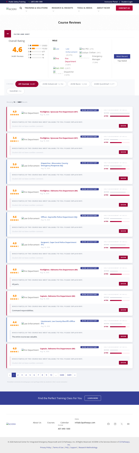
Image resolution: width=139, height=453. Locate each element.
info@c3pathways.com (85, 422)
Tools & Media (84, 8)
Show (123, 126)
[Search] (21, 7)
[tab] (69, 34)
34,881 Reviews (17, 56)
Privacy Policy (45, 447)
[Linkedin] (115, 424)
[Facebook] (108, 424)
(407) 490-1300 (36, 2)
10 (51, 375)
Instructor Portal (111, 2)
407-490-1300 (64, 428)
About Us (37, 422)
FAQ (67, 447)
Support (73, 447)
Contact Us (124, 8)
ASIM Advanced (53, 84)
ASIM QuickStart (104, 84)
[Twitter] (121, 424)
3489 (69, 375)
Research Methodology (88, 447)
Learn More (93, 398)
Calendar (65, 422)
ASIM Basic (79, 84)
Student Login (127, 2)
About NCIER (103, 8)
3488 (62, 375)
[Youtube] (128, 424)
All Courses (26, 84)
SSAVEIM (15, 91)
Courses (51, 422)
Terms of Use (58, 447)
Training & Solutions (36, 8)
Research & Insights (62, 8)
